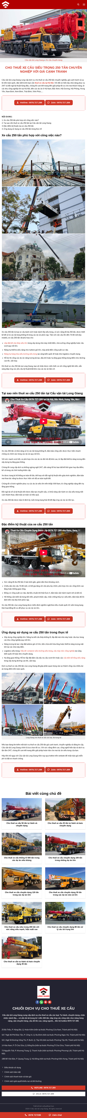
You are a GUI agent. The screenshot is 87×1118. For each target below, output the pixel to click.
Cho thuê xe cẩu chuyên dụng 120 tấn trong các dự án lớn (22, 893)
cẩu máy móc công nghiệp (64, 651)
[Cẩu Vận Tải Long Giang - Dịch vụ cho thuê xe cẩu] (6, 4)
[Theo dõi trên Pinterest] (45, 1002)
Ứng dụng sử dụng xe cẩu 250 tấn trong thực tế (23, 129)
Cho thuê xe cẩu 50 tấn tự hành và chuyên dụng (21, 824)
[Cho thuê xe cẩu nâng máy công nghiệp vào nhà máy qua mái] (43, 304)
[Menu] (84, 4)
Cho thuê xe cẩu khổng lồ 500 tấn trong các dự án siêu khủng (21, 859)
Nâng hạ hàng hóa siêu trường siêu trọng (20, 354)
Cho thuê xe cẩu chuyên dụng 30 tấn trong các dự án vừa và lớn (65, 893)
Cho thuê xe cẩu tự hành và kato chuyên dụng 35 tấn (22, 963)
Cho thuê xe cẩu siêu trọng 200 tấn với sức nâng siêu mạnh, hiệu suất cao (21, 928)
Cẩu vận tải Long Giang (34, 60)
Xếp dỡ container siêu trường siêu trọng (37, 651)
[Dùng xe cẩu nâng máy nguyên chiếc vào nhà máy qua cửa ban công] (43, 210)
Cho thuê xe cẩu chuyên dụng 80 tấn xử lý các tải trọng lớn (65, 928)
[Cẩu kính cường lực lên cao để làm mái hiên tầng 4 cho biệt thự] (43, 257)
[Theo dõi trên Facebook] (37, 1002)
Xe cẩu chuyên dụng (54, 60)
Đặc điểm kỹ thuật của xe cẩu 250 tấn (19, 126)
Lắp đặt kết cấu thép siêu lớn (15, 343)
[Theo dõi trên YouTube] (50, 1002)
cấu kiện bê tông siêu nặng (74, 658)
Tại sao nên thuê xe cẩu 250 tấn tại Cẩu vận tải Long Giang (27, 123)
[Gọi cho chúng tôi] (41, 1002)
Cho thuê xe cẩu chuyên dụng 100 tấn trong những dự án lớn (65, 859)
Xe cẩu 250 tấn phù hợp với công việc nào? (21, 120)
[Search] (78, 4)
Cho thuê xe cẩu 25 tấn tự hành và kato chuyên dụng (65, 824)
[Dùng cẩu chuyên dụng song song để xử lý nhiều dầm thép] (43, 162)
